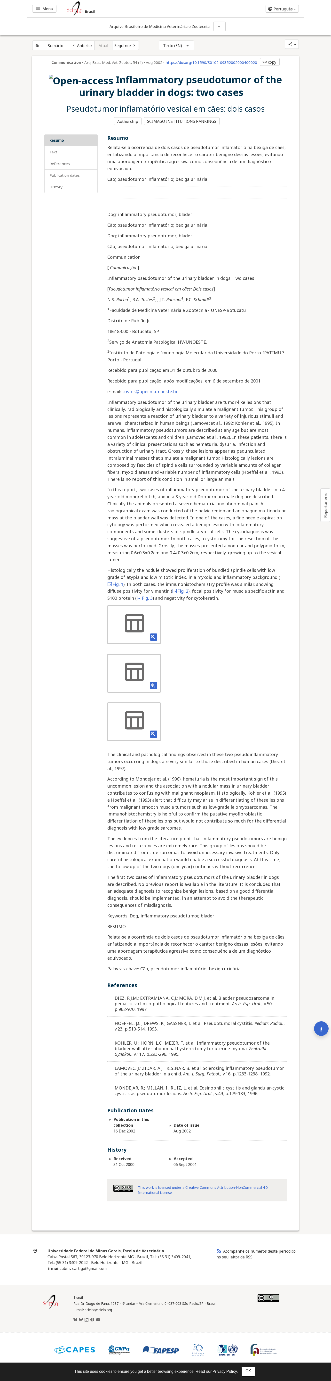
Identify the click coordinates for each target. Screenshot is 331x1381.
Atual (104, 45)
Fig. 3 (147, 598)
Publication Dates (64, 175)
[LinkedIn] (86, 1320)
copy (269, 62)
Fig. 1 (117, 584)
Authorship (127, 121)
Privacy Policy (225, 1371)
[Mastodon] (81, 1320)
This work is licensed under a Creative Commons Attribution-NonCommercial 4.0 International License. (203, 1190)
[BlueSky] (75, 1320)
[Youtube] (98, 1320)
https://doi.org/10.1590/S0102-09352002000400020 (211, 62)
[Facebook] (92, 1320)
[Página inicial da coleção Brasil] (50, 1308)
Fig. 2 (182, 591)
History (56, 186)
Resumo (56, 140)
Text (53, 152)
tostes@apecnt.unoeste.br (149, 391)
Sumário (55, 45)
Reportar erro (325, 505)
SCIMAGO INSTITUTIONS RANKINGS (181, 121)
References (59, 163)
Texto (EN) (172, 45)
